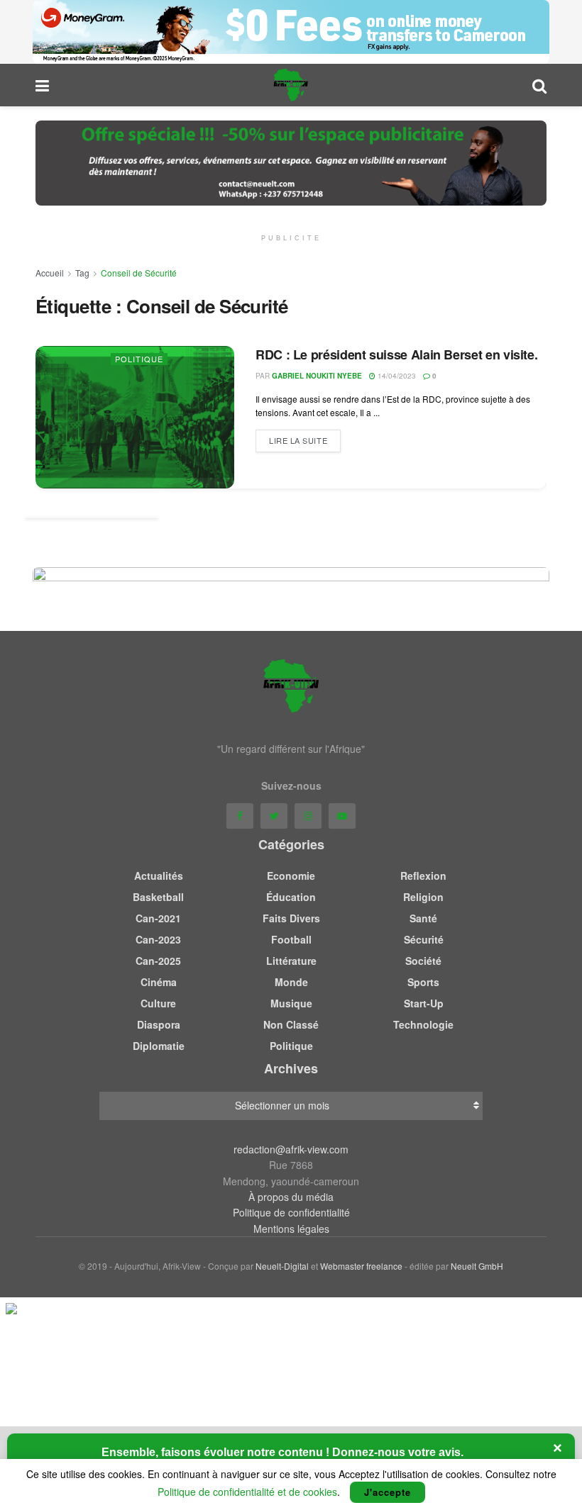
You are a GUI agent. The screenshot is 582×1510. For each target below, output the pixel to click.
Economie (291, 875)
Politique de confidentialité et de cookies (247, 1491)
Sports (423, 982)
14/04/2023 (395, 376)
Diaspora (158, 1024)
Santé (423, 918)
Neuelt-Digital (282, 1266)
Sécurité (424, 939)
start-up (424, 1003)
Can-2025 (158, 960)
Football (291, 939)
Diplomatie (159, 1046)
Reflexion (423, 875)
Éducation (291, 897)
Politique (139, 358)
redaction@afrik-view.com (291, 1149)
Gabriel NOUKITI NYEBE (317, 376)
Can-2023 (158, 939)
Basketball (158, 897)
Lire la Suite (298, 440)
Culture (158, 1003)
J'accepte (387, 1492)
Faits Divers (291, 918)
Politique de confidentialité (291, 1212)
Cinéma (159, 982)
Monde (291, 982)
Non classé (291, 1024)
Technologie (423, 1024)
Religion (423, 897)
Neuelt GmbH (477, 1266)
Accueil (49, 273)
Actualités (158, 875)
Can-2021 (158, 918)
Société (423, 960)
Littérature (291, 960)
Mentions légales (291, 1228)
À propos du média (291, 1197)
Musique (291, 1003)
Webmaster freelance (361, 1266)
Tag (82, 273)
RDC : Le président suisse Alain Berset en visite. (396, 354)
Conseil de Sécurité (139, 273)
